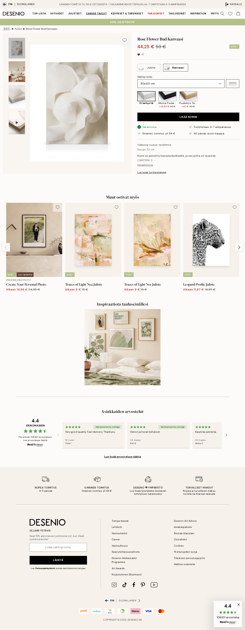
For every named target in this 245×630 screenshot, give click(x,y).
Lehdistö (117, 527)
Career (116, 539)
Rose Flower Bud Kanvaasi (41, 28)
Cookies (179, 545)
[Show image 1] (17, 48)
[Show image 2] (17, 71)
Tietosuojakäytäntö (45, 568)
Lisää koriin (188, 117)
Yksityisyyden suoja (185, 551)
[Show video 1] (17, 123)
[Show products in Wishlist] (230, 13)
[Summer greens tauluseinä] (122, 347)
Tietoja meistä (120, 520)
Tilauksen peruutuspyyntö (189, 558)
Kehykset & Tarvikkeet (127, 13)
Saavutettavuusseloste (126, 551)
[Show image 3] (17, 96)
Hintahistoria (145, 165)
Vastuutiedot (119, 533)
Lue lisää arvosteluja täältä (122, 456)
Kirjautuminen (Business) (127, 574)
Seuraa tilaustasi (184, 533)
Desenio (133, 619)
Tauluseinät (177, 13)
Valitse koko (144, 76)
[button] (232, 83)
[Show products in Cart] (238, 13)
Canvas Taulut (96, 13)
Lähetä (58, 560)
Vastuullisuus (120, 545)
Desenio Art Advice (185, 520)
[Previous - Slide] (134, 100)
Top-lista (39, 13)
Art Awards (118, 568)
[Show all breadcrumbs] (6, 29)
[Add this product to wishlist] (124, 39)
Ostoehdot (180, 539)
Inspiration (198, 13)
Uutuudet (57, 13)
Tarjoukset (155, 13)
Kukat (18, 28)
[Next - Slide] (242, 100)
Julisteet (75, 13)
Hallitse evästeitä (184, 564)
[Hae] (222, 14)
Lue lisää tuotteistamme (151, 172)
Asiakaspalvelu (183, 527)
